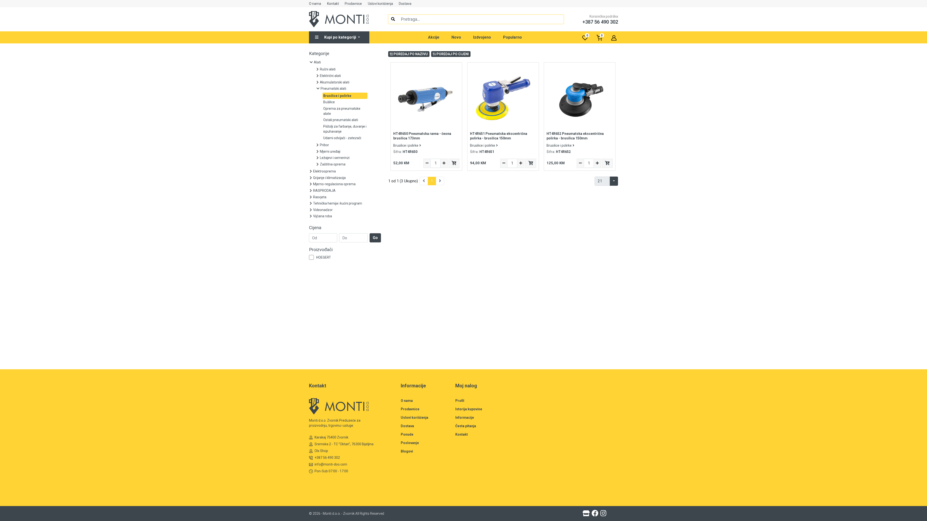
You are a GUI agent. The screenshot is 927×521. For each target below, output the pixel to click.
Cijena (315, 227)
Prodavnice (353, 4)
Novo (456, 37)
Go (375, 237)
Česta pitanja (465, 426)
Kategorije (319, 53)
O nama (315, 4)
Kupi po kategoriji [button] (340, 37)
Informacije (464, 417)
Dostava (405, 4)
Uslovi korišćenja (380, 4)
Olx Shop (321, 451)
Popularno (512, 37)
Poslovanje (410, 443)
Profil (459, 401)
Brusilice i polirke (405, 145)
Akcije (433, 37)
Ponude (407, 434)
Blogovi (407, 451)
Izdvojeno (482, 37)
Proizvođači (321, 249)
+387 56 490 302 (327, 457)
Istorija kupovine (468, 409)
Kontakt (333, 4)
